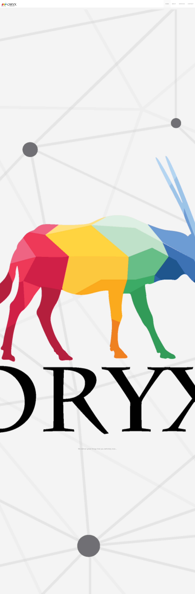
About (174, 4)
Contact (190, 4)
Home (167, 4)
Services (182, 4)
